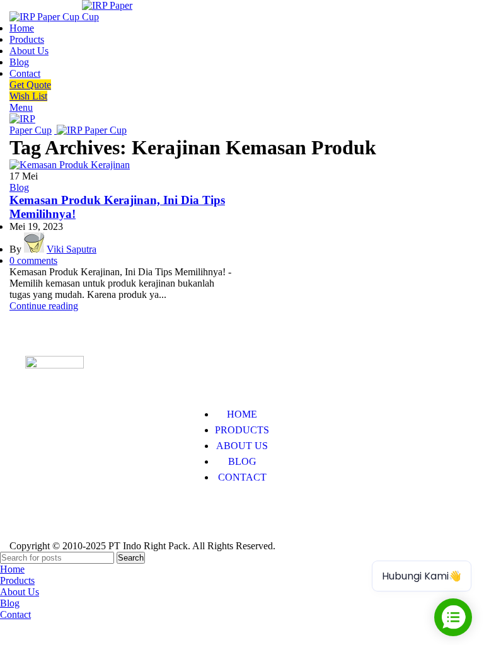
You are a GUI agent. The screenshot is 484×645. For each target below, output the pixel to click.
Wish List (28, 96)
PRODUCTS (242, 430)
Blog (19, 187)
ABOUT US (242, 445)
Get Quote (30, 84)
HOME (242, 414)
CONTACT (242, 477)
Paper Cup (46, 515)
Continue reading (43, 305)
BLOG (242, 461)
